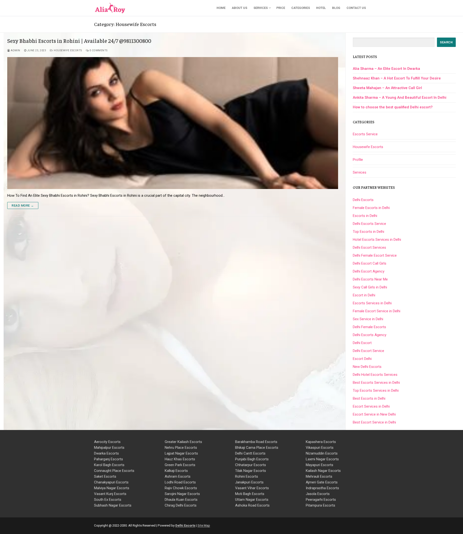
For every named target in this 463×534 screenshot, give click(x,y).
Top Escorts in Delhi (368, 231)
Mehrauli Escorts (319, 476)
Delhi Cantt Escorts (250, 453)
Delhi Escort (362, 343)
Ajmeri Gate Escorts (322, 482)
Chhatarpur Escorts (250, 465)
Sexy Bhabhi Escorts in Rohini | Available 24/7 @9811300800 (79, 41)
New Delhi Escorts (367, 367)
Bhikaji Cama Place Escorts (256, 447)
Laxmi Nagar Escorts (322, 459)
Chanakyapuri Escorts (111, 482)
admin (15, 50)
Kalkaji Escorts (176, 471)
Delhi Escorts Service (369, 223)
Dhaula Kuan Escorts (181, 499)
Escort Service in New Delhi (374, 414)
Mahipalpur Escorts (109, 447)
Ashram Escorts (178, 476)
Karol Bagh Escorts (109, 465)
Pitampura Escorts (320, 505)
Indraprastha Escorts (322, 488)
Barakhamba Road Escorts (256, 442)
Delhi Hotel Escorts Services (375, 374)
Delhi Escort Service (368, 351)
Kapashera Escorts (321, 442)
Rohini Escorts (246, 476)
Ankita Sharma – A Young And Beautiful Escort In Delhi (399, 97)
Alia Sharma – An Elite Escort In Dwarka (386, 68)
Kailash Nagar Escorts (323, 471)
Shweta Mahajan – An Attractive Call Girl (387, 88)
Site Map (203, 525)
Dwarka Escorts (106, 453)
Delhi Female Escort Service (375, 255)
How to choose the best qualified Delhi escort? (393, 107)
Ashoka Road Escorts (252, 505)
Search (446, 42)
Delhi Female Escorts (369, 327)
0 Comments (98, 50)
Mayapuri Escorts (319, 465)
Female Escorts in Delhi (371, 208)
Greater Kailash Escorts (183, 442)
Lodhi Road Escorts (180, 482)
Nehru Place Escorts (181, 447)
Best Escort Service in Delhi (374, 422)
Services (359, 172)
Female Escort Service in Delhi (376, 311)
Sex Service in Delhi (368, 319)
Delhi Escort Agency (368, 271)
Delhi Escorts (363, 200)
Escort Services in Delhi (371, 406)
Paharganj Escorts (108, 459)
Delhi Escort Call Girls (369, 263)
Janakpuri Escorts (249, 482)
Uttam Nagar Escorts (251, 499)
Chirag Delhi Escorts (181, 505)
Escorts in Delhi (365, 216)
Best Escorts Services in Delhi (376, 382)
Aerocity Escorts (107, 442)
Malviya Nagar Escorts (111, 488)
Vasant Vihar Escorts (252, 488)
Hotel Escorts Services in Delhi (377, 239)
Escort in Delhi (364, 295)
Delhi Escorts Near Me (370, 279)
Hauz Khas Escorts (180, 459)
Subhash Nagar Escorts (112, 505)
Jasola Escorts (318, 494)
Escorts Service (365, 134)
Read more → (23, 205)
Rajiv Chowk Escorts (181, 488)
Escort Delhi (362, 359)
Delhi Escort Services (369, 247)
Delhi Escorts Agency (369, 335)
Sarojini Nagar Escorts (182, 494)
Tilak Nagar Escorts (250, 471)
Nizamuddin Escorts (322, 453)
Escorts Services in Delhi (372, 303)
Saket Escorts (105, 476)
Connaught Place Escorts (114, 471)
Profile (358, 159)
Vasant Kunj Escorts (110, 494)
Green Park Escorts (180, 465)
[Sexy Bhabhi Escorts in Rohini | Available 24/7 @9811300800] (172, 123)
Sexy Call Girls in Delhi (370, 287)
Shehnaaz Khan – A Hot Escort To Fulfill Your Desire (397, 78)
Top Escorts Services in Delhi (376, 390)
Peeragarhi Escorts (321, 499)
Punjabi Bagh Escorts (252, 459)
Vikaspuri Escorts (320, 447)
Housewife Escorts (67, 50)
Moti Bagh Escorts (249, 494)
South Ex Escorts (107, 499)
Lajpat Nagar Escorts (181, 453)
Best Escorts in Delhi (369, 398)
